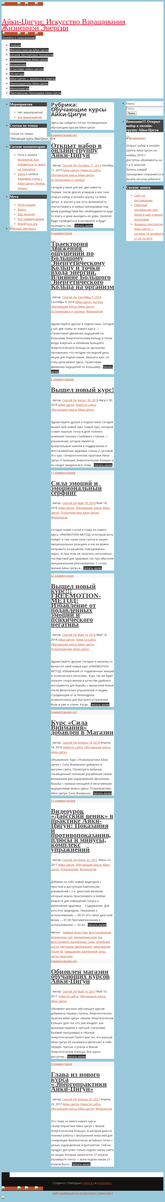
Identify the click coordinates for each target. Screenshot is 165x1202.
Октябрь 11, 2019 (89, 165)
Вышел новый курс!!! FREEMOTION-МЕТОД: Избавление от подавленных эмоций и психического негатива (76, 605)
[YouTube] (10, 4)
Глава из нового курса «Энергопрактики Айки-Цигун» (79, 1081)
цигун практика (62, 956)
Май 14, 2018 (87, 635)
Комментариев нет (64, 135)
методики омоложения (76, 947)
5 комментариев (62, 379)
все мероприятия (30, 117)
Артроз (98, 302)
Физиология (94, 311)
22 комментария (62, 576)
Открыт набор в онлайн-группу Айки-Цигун (76, 150)
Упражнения (69, 869)
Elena (21, 174)
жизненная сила (85, 937)
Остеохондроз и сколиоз (68, 180)
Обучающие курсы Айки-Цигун (72, 175)
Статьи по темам (21, 134)
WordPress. (104, 1183)
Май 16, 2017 (87, 991)
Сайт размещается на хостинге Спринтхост (82, 1193)
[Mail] (30, 4)
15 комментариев (63, 801)
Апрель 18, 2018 (89, 742)
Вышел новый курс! (82, 389)
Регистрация (26, 205)
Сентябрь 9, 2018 (89, 297)
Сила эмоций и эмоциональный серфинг (76, 487)
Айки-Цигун (71, 170)
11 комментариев (63, 473)
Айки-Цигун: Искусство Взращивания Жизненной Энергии (63, 24)
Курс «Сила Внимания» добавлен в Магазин (82, 727)
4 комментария (61, 233)
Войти (22, 209)
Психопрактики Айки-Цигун (80, 513)
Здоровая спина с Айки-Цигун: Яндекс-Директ (32, 183)
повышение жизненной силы (84, 951)
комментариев (31, 219)
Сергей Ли (69, 165)
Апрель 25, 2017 (89, 1099)
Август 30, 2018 (88, 400)
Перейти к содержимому (19, 38)
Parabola (88, 1183)
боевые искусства (75, 932)
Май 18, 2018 (87, 503)
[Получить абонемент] (136, 138)
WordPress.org (27, 224)
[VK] (21, 4)
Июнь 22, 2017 (88, 860)
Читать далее (83, 226)
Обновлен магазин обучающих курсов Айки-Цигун (80, 976)
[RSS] (39, 4)
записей (26, 214)
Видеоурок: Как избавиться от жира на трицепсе (31, 164)
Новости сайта (90, 170)
